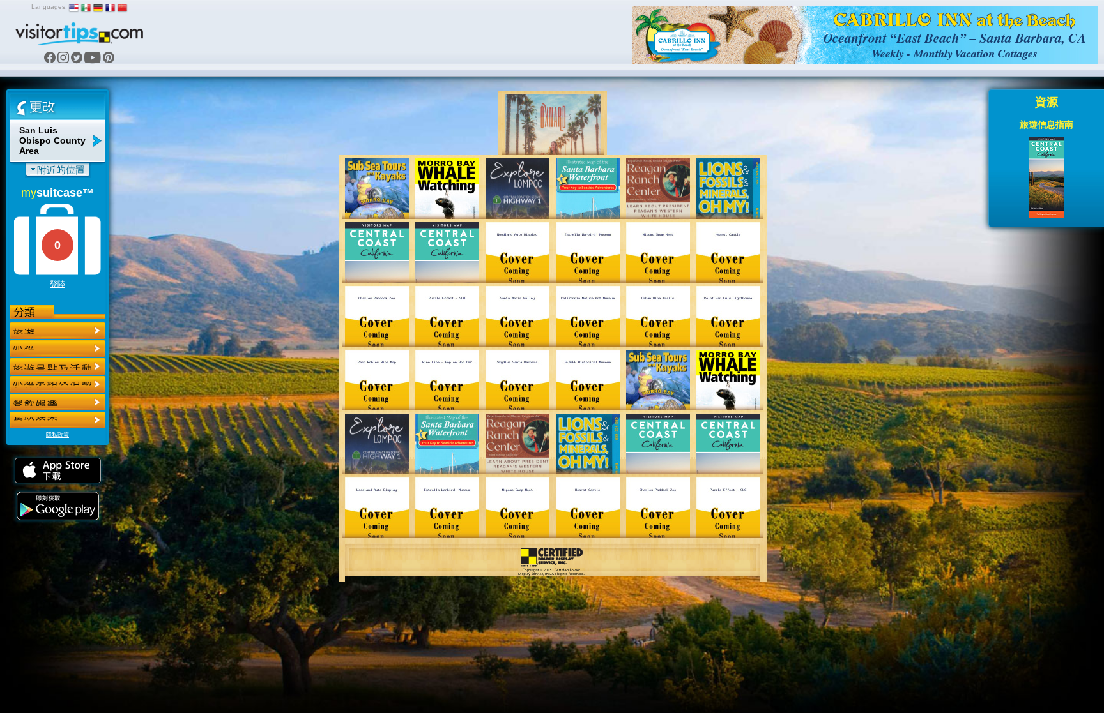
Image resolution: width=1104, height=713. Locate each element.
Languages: (49, 6)
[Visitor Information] (57, 420)
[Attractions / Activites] (57, 348)
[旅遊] (57, 330)
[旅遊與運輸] (57, 402)
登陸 (57, 284)
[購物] (57, 384)
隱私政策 (57, 435)
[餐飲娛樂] (57, 366)
